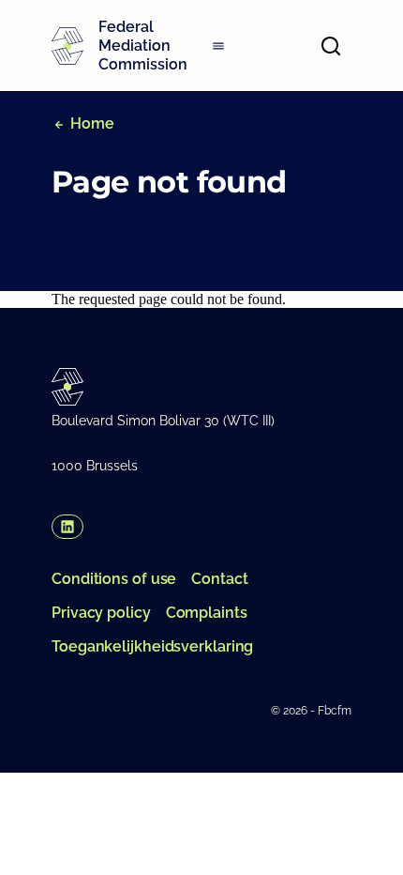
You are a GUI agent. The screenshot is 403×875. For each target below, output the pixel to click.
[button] (67, 526)
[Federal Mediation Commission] (67, 46)
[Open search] (330, 46)
